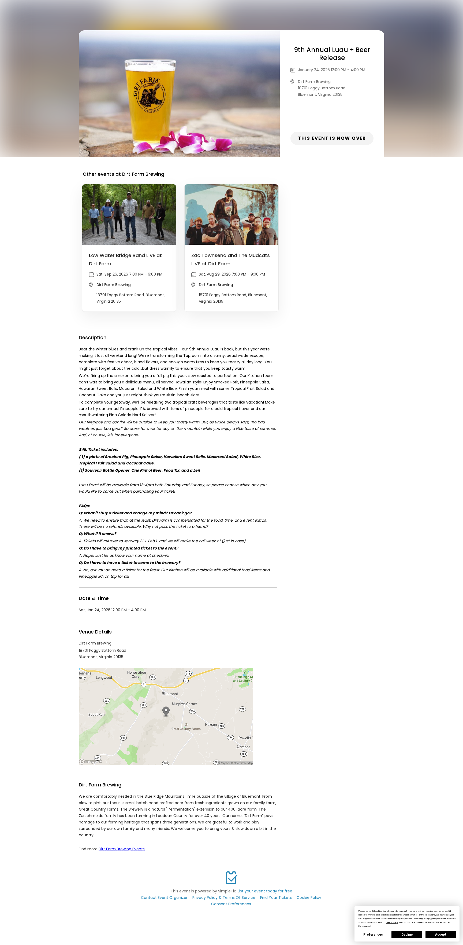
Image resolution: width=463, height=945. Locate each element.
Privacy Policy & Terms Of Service (223, 897)
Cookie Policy (309, 897)
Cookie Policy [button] (392, 922)
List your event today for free (265, 891)
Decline (407, 934)
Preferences (373, 934)
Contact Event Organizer (164, 897)
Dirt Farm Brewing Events (122, 849)
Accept (440, 934)
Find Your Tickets (276, 897)
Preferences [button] (364, 926)
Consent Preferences (231, 904)
